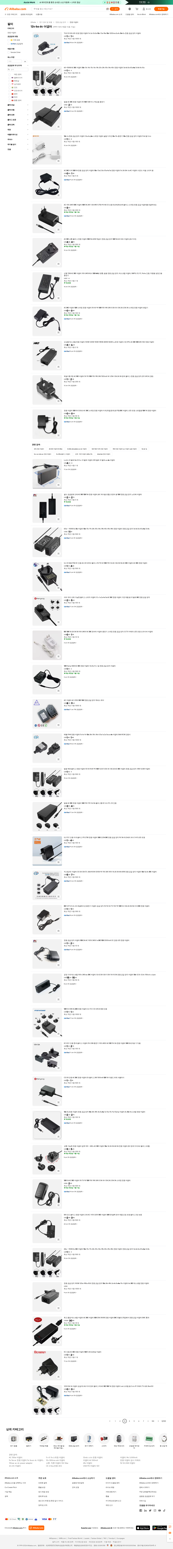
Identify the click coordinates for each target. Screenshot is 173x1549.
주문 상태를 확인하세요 (148, 1492)
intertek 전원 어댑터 (103, 454)
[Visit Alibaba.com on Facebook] (140, 1510)
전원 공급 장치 (61, 22)
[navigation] (18, 723)
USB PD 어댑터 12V (91, 1466)
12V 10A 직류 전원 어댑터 (100, 449)
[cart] (137, 9)
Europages (121, 1538)
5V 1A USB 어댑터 (127, 1463)
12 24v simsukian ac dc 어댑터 (77, 449)
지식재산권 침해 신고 (113, 1501)
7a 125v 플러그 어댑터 (63, 454)
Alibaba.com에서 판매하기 (149, 1483)
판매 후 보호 (42, 1496)
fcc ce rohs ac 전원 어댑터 (42, 454)
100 (153, 1421)
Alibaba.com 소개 (11, 1478)
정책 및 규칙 (42, 1505)
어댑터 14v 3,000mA (128, 1457)
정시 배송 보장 (43, 1492)
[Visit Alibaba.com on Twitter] (150, 1510)
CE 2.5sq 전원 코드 (54, 1466)
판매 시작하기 (144, 1487)
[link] (170, 1527)
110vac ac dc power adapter (20, 1463)
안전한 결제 (42, 1483)
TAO (104, 1538)
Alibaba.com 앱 (106, 1528)
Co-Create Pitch (11, 1487)
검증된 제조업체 (78, 1483)
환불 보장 (41, 1487)
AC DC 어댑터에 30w (55, 449)
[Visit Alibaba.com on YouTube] (159, 1510)
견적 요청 (75, 1487)
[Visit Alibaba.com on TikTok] (164, 1510)
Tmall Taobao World (75, 1538)
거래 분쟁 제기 (111, 1492)
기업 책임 (8, 1492)
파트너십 (142, 1501)
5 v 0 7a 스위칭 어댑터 (55, 1457)
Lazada (86, 1538)
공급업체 (79, 42)
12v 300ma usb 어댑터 (55, 1460)
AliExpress (53, 1538)
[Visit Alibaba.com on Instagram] (154, 1510)
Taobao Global (96, 1538)
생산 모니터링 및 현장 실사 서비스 (50, 1501)
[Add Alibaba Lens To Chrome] (36, 1528)
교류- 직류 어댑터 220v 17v (83, 454)
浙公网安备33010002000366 (125, 1545)
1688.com (62, 1538)
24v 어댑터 (87, 1463)
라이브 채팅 (110, 1487)
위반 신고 (109, 1505)
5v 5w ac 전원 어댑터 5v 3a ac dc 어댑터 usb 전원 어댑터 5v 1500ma (27, 1460)
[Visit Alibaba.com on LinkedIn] (145, 1510)
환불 (107, 1496)
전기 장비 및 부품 (45, 22)
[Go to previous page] (110, 1421)
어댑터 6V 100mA (90, 1460)
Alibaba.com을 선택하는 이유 (15, 1483)
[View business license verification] (108, 1545)
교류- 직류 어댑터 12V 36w (57, 1463)
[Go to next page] (158, 1421)
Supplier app (86, 1528)
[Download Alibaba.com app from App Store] (143, 1528)
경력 (6, 1496)
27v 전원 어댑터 (39, 449)
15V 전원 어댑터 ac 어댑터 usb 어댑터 (125, 449)
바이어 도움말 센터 (113, 1483)
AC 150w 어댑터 (15, 1457)
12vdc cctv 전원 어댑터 (93, 1457)
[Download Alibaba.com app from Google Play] (160, 1528)
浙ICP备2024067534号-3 (146, 1545)
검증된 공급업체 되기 (147, 1496)
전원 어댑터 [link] (74, 22)
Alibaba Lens (18, 1528)
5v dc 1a (144, 449)
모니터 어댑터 (15, 1466)
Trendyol (111, 1538)
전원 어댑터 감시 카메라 (130, 1460)
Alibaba (33, 22)
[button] (107, 9)
